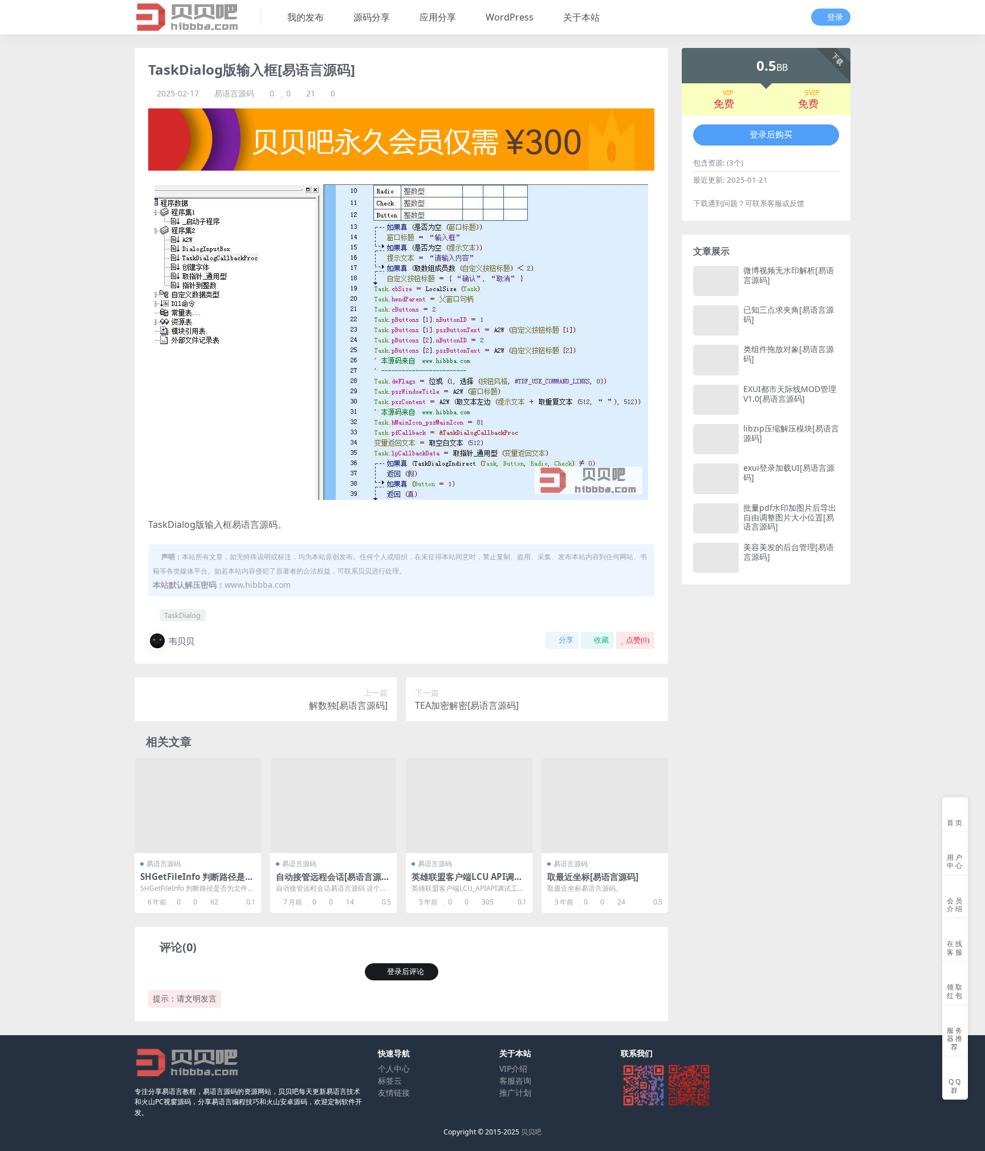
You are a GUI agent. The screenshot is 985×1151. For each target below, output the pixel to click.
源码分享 (371, 17)
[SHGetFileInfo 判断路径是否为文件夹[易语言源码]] (198, 805)
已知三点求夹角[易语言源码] (788, 314)
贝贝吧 (531, 1132)
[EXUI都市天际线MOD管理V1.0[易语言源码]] (716, 400)
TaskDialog (182, 615)
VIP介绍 (513, 1068)
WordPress (510, 17)
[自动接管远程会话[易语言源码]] (333, 805)
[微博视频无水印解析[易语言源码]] (716, 281)
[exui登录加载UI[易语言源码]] (716, 478)
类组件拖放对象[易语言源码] (788, 354)
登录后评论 (405, 971)
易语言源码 (234, 93)
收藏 (601, 640)
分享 (566, 640)
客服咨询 (515, 1080)
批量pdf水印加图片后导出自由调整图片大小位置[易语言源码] (789, 517)
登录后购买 (771, 134)
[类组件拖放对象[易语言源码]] (716, 360)
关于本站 (581, 17)
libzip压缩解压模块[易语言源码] (791, 433)
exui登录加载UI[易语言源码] (789, 472)
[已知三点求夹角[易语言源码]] (716, 320)
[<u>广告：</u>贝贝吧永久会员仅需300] (401, 138)
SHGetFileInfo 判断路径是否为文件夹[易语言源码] (197, 881)
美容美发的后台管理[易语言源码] (788, 552)
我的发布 (305, 17)
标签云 (390, 1080)
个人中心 (394, 1068)
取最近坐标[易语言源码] (592, 876)
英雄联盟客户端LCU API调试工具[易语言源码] (467, 881)
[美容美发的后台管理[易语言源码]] (716, 558)
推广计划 (515, 1092)
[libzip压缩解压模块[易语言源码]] (716, 439)
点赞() (637, 640)
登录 (835, 17)
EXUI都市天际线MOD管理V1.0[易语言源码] (789, 393)
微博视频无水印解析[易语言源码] (788, 275)
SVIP (812, 93)
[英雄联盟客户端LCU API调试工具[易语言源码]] (469, 805)
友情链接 (394, 1092)
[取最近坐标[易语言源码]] (605, 805)
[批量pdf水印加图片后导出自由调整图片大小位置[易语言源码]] (716, 518)
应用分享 (438, 17)
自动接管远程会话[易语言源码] (328, 881)
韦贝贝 (181, 641)
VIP (728, 93)
